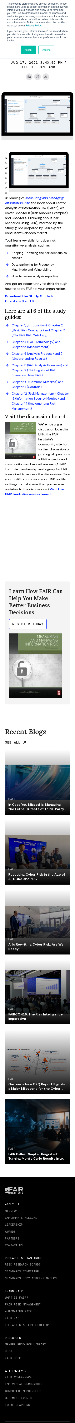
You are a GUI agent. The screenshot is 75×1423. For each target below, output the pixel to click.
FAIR (11, 799)
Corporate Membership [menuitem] (23, 1391)
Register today (28, 624)
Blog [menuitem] (8, 1351)
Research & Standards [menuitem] (23, 1258)
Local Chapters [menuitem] (17, 1405)
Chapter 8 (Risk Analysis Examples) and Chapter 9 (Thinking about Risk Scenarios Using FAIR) (40, 370)
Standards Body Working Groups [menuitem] (31, 1278)
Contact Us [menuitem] (14, 1245)
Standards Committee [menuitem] (22, 1271)
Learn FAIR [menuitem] (14, 1291)
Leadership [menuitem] (14, 1224)
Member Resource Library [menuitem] (25, 1344)
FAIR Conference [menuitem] (18, 1377)
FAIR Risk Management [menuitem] (23, 1304)
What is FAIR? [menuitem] (16, 1297)
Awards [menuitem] (10, 1231)
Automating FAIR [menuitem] (18, 1311)
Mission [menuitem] (11, 1211)
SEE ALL (12, 742)
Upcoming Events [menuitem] (18, 1398)
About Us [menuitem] (12, 1204)
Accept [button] (28, 49)
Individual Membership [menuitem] (23, 1384)
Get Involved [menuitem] (15, 1371)
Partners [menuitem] (12, 1238)
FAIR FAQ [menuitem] (12, 1318)
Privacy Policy (33, 25)
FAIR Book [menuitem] (13, 1358)
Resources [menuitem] (13, 1338)
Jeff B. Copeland (37, 67)
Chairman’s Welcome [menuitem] (21, 1218)
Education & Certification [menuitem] (27, 1325)
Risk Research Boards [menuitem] (23, 1264)
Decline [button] (46, 49)
